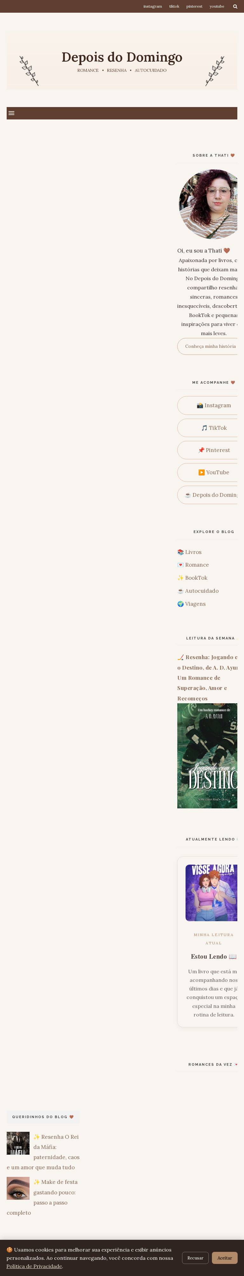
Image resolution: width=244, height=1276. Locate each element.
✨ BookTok (192, 577)
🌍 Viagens (191, 603)
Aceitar (225, 1258)
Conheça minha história (210, 346)
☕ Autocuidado (198, 590)
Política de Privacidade (34, 1266)
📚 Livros (189, 552)
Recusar (195, 1258)
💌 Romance (193, 564)
